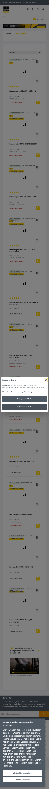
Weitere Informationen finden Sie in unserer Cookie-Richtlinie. (22, 763)
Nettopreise (24, 407)
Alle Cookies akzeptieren (23, 773)
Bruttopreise (24, 399)
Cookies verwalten (22, 780)
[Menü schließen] (45, 380)
